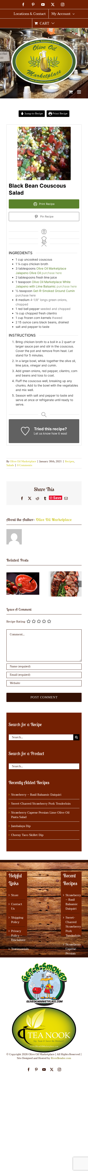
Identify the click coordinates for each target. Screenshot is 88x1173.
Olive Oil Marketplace (23, 461)
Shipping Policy (17, 919)
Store (14, 895)
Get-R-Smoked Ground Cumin (54, 291)
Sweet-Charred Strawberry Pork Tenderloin (41, 803)
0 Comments (24, 465)
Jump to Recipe (33, 113)
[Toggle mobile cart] (71, 92)
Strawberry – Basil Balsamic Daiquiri (36, 794)
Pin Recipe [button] (46, 216)
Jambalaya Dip (21, 826)
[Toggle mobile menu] (79, 92)
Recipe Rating (15, 621)
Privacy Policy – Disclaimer (17, 935)
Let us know (42, 433)
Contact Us (16, 906)
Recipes (69, 461)
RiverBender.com (61, 1058)
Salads (10, 465)
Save (57, 498)
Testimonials (17, 949)
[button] (9, 584)
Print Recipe (59, 113)
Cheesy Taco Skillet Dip (27, 835)
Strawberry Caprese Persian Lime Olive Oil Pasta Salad (40, 815)
